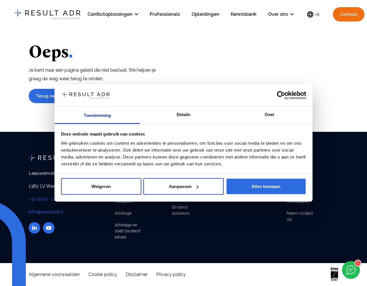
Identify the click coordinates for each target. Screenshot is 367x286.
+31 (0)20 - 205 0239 (50, 199)
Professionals (165, 14)
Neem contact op (300, 216)
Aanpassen (180, 186)
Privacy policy (171, 274)
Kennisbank (244, 14)
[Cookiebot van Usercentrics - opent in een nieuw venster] (281, 95)
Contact (348, 14)
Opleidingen (205, 14)
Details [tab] (184, 114)
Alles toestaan (265, 186)
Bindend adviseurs (181, 210)
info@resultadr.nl (46, 212)
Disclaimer (137, 274)
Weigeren (101, 186)
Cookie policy (102, 274)
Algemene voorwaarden (54, 274)
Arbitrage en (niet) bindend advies (127, 231)
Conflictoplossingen (109, 14)
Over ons (278, 14)
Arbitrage (123, 213)
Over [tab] (269, 114)
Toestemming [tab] (97, 115)
